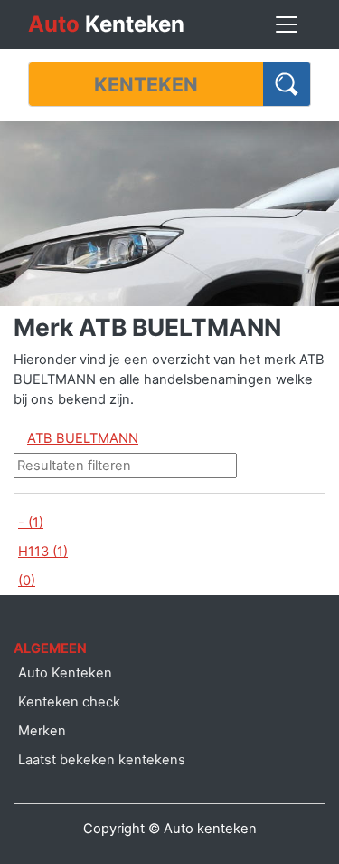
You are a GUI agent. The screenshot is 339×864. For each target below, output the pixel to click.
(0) (26, 580)
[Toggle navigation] (286, 24)
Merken (42, 731)
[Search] (287, 84)
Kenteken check (69, 702)
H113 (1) (43, 551)
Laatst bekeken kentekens (101, 760)
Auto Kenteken (65, 673)
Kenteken (106, 24)
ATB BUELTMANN (82, 438)
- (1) (30, 522)
